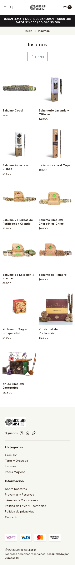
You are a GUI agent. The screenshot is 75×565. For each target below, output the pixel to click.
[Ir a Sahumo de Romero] (55, 253)
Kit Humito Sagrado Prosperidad (16, 331)
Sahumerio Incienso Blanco (16, 167)
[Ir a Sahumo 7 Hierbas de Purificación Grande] (19, 198)
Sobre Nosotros (16, 489)
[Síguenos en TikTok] (34, 433)
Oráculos (11, 455)
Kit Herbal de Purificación (48, 331)
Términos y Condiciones (21, 500)
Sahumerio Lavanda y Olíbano (54, 112)
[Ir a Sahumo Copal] (19, 89)
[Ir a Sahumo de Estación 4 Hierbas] (19, 253)
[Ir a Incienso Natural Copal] (55, 144)
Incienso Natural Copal (55, 165)
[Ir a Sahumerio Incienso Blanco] (19, 144)
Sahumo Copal (12, 110)
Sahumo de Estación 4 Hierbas (18, 276)
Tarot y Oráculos (16, 461)
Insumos (10, 466)
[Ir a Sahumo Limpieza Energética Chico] (55, 198)
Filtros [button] (39, 57)
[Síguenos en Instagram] (22, 433)
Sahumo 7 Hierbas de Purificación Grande (17, 221)
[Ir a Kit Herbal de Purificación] (55, 308)
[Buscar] (11, 7)
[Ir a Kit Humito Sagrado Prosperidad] (19, 308)
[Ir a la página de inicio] (38, 7)
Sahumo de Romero (53, 275)
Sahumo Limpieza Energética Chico (51, 221)
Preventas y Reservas (19, 494)
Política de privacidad (20, 511)
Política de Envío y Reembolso (25, 506)
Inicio (28, 30)
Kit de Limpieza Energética (13, 385)
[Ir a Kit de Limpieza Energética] (19, 362)
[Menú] (5, 7)
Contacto (11, 517)
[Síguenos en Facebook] (28, 433)
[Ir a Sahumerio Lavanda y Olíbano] (55, 89)
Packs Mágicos (15, 472)
